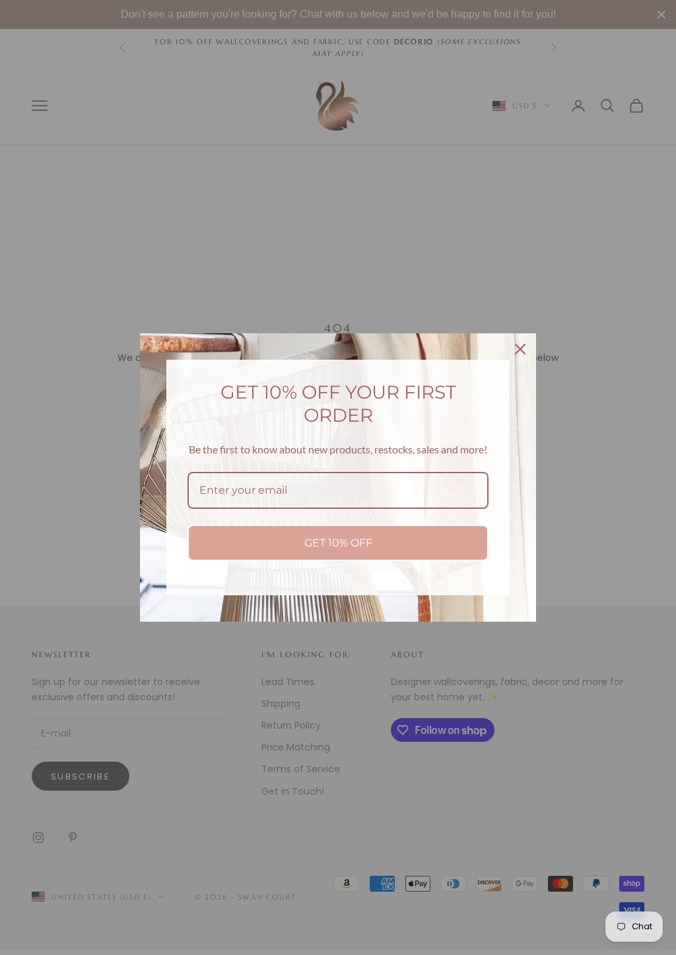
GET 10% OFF (338, 543)
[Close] (520, 349)
